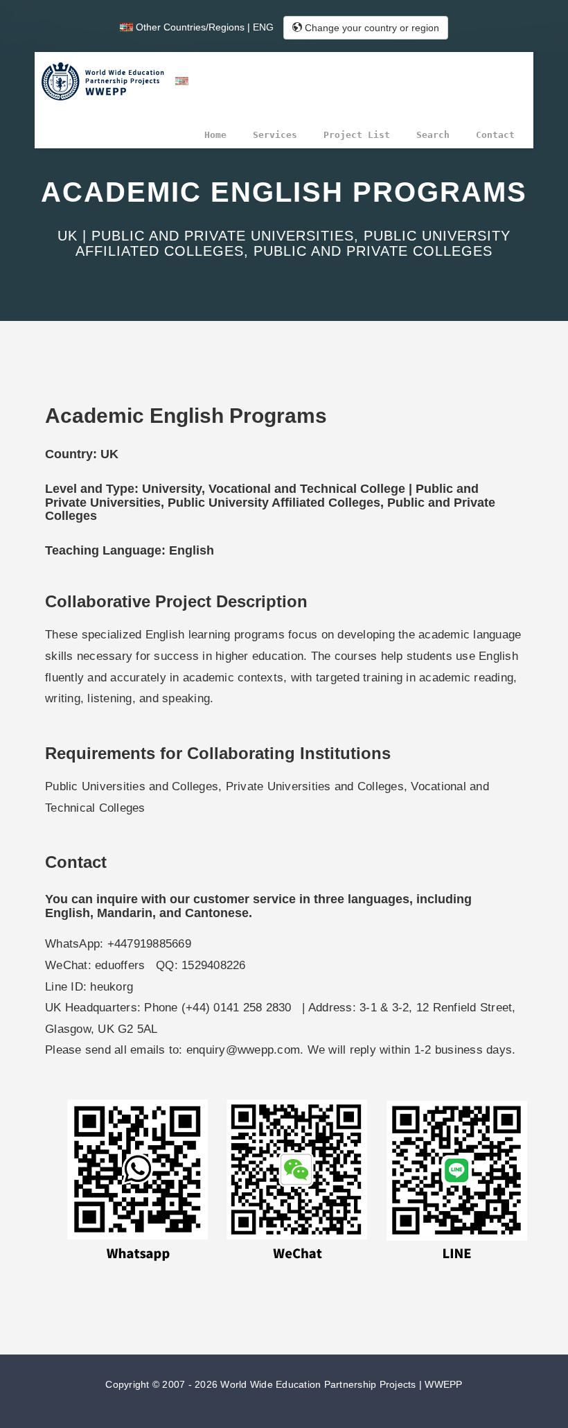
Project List (356, 135)
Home (215, 135)
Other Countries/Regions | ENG (203, 27)
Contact (495, 135)
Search (433, 135)
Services (275, 135)
